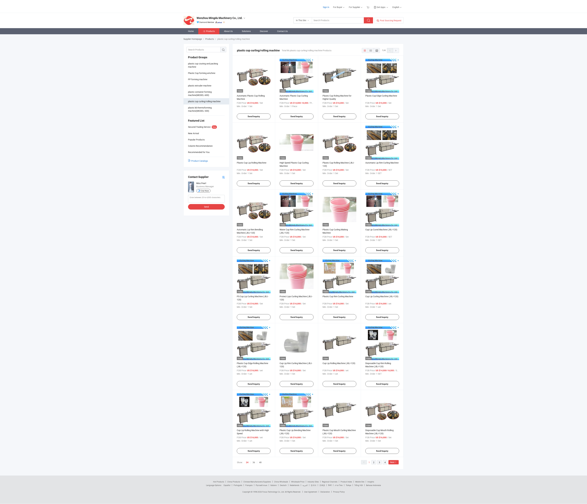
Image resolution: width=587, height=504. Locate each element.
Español (227, 485)
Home (191, 31)
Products (210, 31)
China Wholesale (281, 481)
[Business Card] (223, 177)
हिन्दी (330, 485)
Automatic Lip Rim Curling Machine (382, 162)
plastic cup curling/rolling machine (204, 101)
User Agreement (310, 492)
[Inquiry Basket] (368, 7)
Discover (264, 31)
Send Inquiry (254, 116)
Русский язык (261, 485)
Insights (370, 481)
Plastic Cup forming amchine (201, 73)
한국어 (313, 485)
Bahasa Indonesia (373, 485)
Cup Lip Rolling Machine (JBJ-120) (339, 363)
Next (392, 462)
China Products (233, 481)
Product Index (346, 481)
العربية (305, 485)
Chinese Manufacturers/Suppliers (257, 481)
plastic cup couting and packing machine (203, 65)
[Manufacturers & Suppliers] (203, 6)
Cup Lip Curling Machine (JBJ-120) (381, 296)
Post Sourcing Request (390, 20)
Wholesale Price (297, 481)
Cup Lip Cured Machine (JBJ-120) (381, 229)
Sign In (326, 7)
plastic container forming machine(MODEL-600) (200, 93)
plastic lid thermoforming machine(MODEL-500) (200, 109)
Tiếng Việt (358, 485)
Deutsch (283, 485)
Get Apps (381, 7)
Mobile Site (359, 481)
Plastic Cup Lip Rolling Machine (251, 162)
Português (238, 485)
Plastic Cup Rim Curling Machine (338, 296)
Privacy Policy (339, 492)
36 (254, 462)
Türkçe (348, 485)
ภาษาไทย (339, 485)
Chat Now (205, 191)
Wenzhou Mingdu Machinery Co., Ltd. (219, 18)
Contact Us (282, 31)
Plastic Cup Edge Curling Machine (381, 95)
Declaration (325, 492)
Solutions (246, 31)
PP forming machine (197, 79)
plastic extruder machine (199, 85)
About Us (228, 31)
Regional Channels (329, 481)
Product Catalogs (199, 160)
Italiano (273, 485)
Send (206, 206)
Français (249, 485)
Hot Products (218, 481)
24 (247, 462)
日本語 (322, 485)
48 (260, 462)
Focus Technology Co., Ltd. (273, 492)
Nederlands (294, 485)
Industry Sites (313, 481)
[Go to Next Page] (396, 50)
